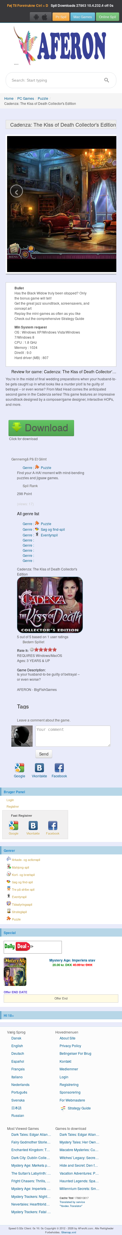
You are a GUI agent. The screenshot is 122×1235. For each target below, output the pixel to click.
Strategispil (19, 912)
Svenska (18, 1100)
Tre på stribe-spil (22, 889)
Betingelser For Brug (75, 1053)
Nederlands (20, 1084)
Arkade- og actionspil (25, 860)
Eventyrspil (18, 897)
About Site (67, 1037)
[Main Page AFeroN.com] (61, 46)
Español (17, 1061)
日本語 (16, 1107)
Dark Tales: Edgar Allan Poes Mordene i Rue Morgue (33, 1134)
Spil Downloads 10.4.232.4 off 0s (60, 5)
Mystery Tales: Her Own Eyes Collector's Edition (82, 1141)
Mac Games (82, 16)
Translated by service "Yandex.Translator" (72, 1204)
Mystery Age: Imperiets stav (72, 960)
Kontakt (65, 1061)
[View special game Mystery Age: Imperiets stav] (15, 972)
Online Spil (107, 16)
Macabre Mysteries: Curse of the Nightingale (82, 1149)
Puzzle (43, 98)
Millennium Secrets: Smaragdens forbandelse (82, 1188)
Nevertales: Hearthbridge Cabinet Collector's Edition (33, 1204)
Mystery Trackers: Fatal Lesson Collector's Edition (33, 1211)
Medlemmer (69, 1068)
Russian (17, 1115)
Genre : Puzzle (37, 467)
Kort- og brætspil (23, 875)
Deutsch (17, 1053)
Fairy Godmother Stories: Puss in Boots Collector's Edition (33, 1141)
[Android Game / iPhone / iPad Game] (41, 16)
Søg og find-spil (22, 882)
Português (19, 1092)
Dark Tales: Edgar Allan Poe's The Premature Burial (82, 1134)
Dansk (16, 1037)
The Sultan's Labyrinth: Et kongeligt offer (33, 1173)
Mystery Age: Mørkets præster (33, 1165)
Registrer (13, 806)
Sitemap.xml (68, 1232)
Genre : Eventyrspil (40, 534)
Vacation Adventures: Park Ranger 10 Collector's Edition (82, 1173)
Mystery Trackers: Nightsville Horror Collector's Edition (33, 1196)
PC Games (25, 98)
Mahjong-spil (20, 867)
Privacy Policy (70, 1045)
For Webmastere (72, 1100)
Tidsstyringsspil (21, 904)
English (17, 1045)
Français (18, 1068)
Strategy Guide (79, 1107)
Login (10, 800)
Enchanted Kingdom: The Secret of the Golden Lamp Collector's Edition (33, 1149)
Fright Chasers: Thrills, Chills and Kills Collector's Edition (33, 1180)
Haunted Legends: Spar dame (82, 1180)
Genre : (29, 540)
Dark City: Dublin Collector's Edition (33, 1157)
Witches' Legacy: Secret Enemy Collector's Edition (82, 1157)
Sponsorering (70, 1092)
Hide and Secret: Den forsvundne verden (82, 1165)
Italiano (17, 1076)
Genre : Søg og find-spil (44, 529)
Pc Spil (61, 16)
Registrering (69, 1084)
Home (9, 98)
